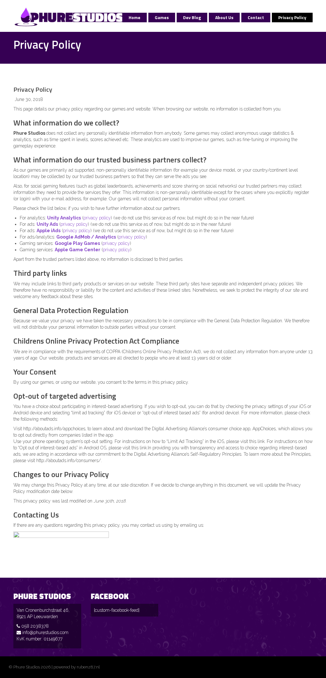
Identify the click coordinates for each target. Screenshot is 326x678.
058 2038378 (35, 626)
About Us (224, 17)
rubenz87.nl (88, 667)
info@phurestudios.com (45, 632)
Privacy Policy (292, 17)
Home (134, 17)
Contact (256, 17)
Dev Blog (192, 17)
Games (162, 17)
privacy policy (97, 217)
